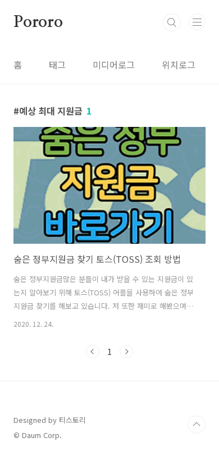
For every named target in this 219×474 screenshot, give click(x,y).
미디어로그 (114, 64)
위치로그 (178, 64)
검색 (171, 22)
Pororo (38, 22)
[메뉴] (197, 21)
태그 (57, 64)
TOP (197, 425)
